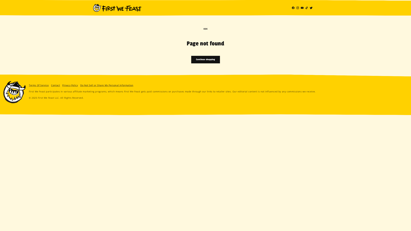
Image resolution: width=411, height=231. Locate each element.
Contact (55, 85)
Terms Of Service (39, 85)
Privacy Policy (70, 85)
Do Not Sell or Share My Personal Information (106, 85)
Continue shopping (205, 59)
